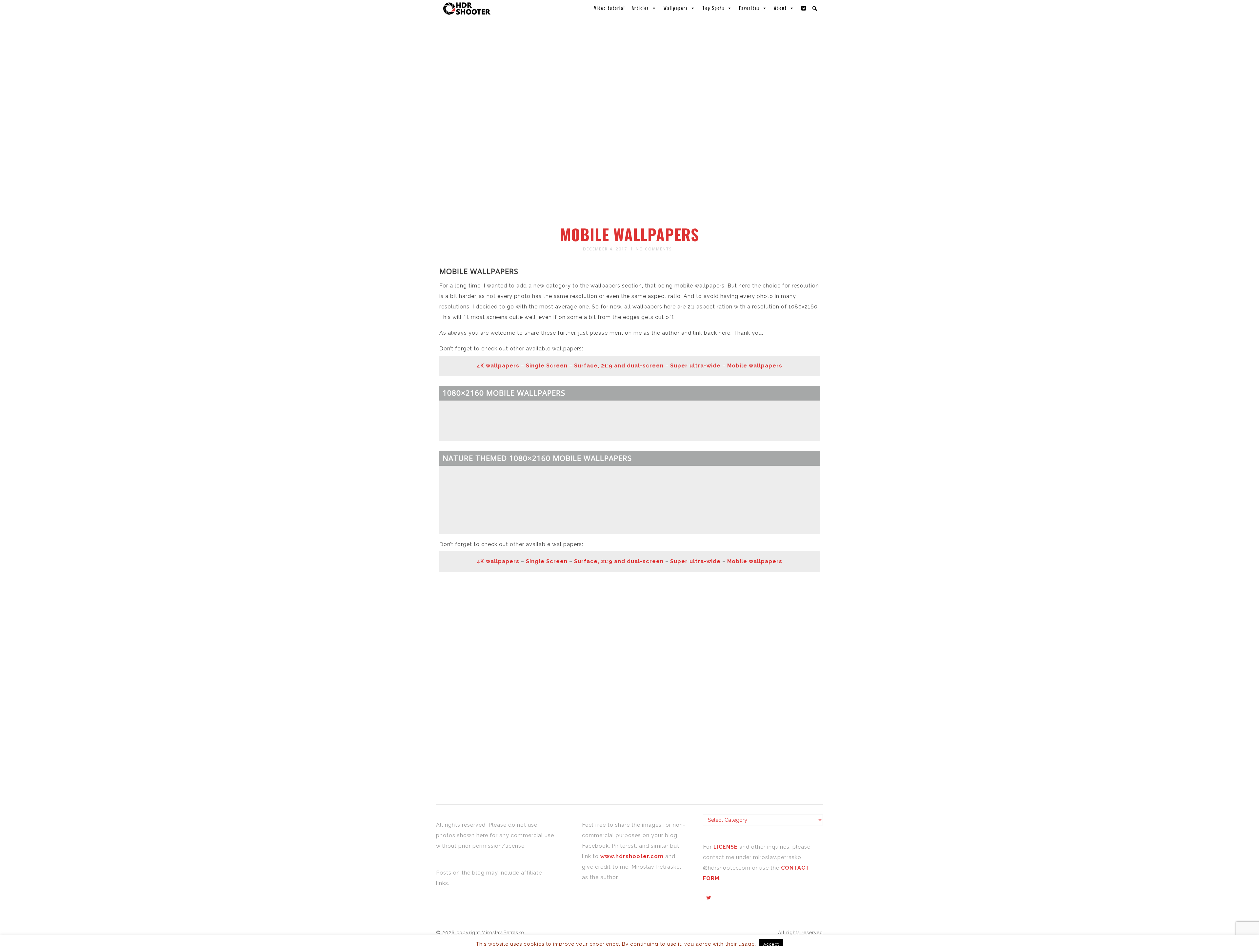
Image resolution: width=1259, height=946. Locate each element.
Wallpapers (676, 8)
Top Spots (713, 8)
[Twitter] (804, 8)
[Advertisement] (630, 173)
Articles (640, 8)
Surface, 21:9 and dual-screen (619, 366)
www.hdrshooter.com (632, 856)
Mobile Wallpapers (629, 234)
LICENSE (726, 847)
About (780, 8)
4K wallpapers (498, 366)
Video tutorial (609, 8)
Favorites (749, 8)
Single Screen (547, 366)
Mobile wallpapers (754, 366)
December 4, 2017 (605, 249)
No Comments (654, 249)
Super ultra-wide (695, 366)
